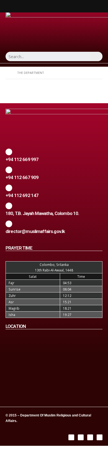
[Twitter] (90, 437)
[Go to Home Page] (7, 73)
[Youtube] (99, 437)
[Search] (96, 56)
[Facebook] (71, 437)
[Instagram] (81, 437)
